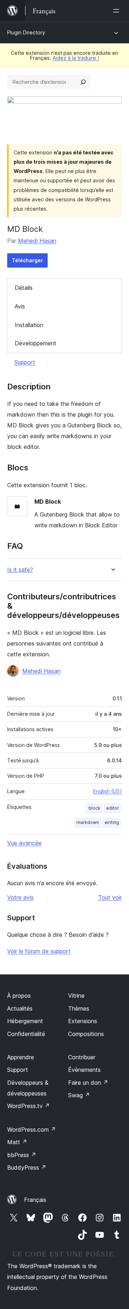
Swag (79, 1095)
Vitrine (76, 995)
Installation (29, 325)
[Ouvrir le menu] (117, 10)
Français (35, 1199)
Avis (20, 306)
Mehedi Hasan (37, 240)
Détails (24, 287)
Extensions (82, 1021)
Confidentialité (26, 1033)
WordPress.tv (28, 1105)
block (94, 808)
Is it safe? (20, 569)
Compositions (86, 1033)
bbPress (21, 1155)
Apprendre (20, 1057)
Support (24, 362)
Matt (17, 1142)
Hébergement (25, 1021)
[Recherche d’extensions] (83, 82)
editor (112, 808)
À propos (19, 995)
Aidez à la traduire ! (76, 58)
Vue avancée (24, 843)
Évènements (84, 1069)
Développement (35, 343)
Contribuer (81, 1057)
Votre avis (20, 897)
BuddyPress (26, 1167)
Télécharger (27, 260)
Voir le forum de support (39, 951)
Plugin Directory (26, 32)
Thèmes (78, 1008)
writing (112, 822)
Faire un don (88, 1082)
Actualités (20, 1008)
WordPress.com (31, 1129)
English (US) (107, 791)
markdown (87, 822)
